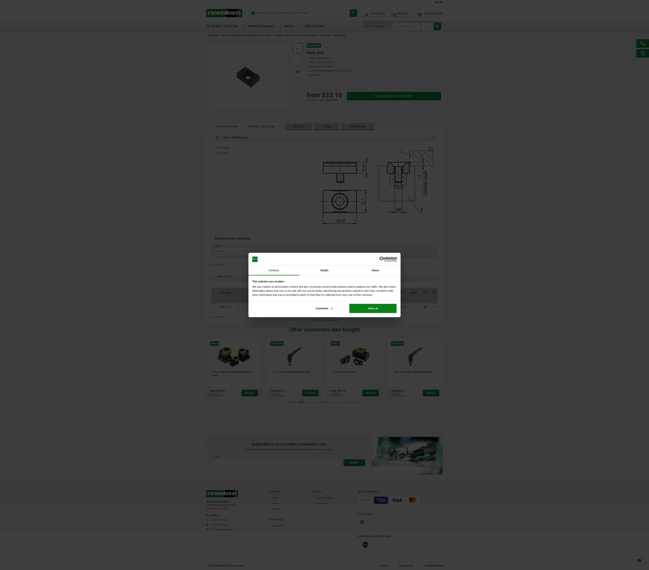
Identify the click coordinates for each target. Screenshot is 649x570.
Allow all (373, 308)
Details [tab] (324, 270)
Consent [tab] (274, 270)
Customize (322, 308)
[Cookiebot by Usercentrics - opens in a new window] (382, 259)
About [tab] (375, 270)
